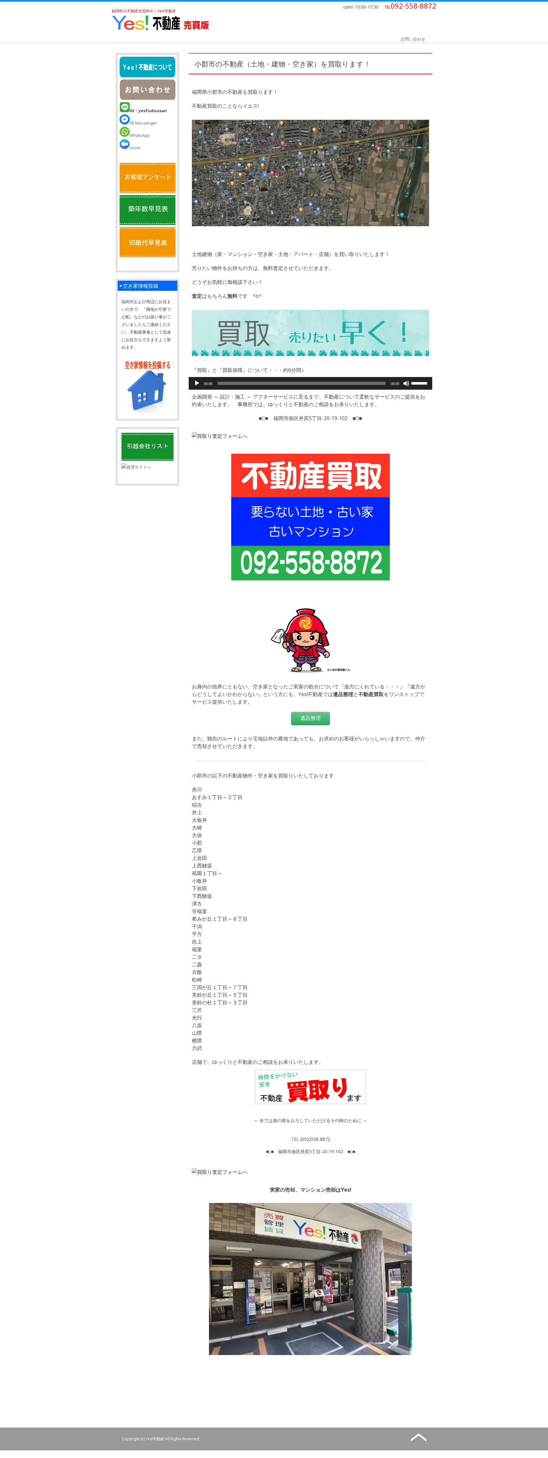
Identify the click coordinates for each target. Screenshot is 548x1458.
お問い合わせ (413, 39)
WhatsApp (140, 135)
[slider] (420, 382)
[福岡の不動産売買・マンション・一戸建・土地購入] (160, 30)
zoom (135, 147)
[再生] (197, 383)
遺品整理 (310, 718)
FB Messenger (143, 123)
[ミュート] (406, 383)
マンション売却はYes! (325, 1189)
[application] (310, 383)
